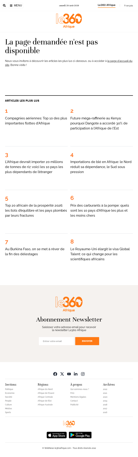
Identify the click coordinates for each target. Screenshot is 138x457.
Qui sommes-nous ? (79, 389)
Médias (8, 408)
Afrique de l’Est (44, 401)
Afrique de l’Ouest (46, 393)
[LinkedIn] (76, 374)
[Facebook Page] (55, 374)
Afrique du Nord (45, 389)
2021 (105, 393)
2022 (105, 389)
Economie (9, 393)
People (8, 401)
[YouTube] (69, 374)
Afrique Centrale (45, 397)
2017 (105, 408)
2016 (105, 412)
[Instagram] (83, 374)
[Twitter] (62, 374)
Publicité (74, 405)
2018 (105, 405)
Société (8, 397)
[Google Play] (80, 434)
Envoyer (87, 341)
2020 (105, 397)
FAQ (72, 393)
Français (128, 5)
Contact (74, 401)
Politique (9, 389)
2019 (105, 401)
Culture (8, 405)
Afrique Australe (45, 405)
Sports (8, 412)
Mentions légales (78, 397)
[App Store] (57, 434)
